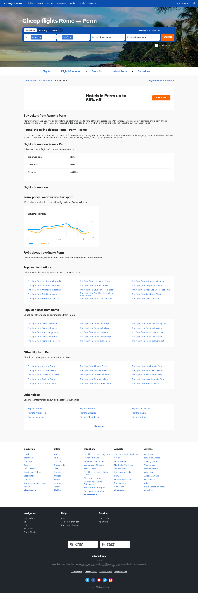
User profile (104, 518)
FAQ (63, 518)
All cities (57, 490)
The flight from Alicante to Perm (42, 370)
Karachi (57, 461)
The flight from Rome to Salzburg (147, 328)
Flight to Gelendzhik (141, 409)
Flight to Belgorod (88, 413)
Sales (26, 522)
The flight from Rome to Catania (147, 337)
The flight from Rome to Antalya (94, 324)
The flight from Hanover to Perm (147, 370)
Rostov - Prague (91, 458)
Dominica (28, 479)
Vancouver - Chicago (94, 465)
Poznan (57, 472)
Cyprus (27, 465)
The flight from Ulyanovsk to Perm (43, 375)
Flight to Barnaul (87, 409)
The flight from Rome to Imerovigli (95, 337)
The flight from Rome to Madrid (42, 324)
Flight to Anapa (35, 409)
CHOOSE (161, 97)
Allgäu (117, 458)
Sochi (56, 469)
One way (43, 30)
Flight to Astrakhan (36, 417)
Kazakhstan (29, 476)
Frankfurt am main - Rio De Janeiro (96, 473)
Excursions (29, 529)
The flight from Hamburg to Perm (147, 366)
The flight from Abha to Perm (93, 366)
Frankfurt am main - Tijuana (97, 454)
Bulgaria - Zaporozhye (94, 491)
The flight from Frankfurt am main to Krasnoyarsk (96, 294)
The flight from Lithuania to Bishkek (44, 285)
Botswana (28, 458)
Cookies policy (106, 572)
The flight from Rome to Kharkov (43, 328)
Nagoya (57, 479)
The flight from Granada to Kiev (94, 285)
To (60, 37)
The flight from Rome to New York (147, 332)
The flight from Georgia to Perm (94, 379)
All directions (90, 495)
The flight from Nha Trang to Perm (95, 383)
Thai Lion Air (150, 465)
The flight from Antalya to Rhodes (147, 294)
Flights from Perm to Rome (160, 80)
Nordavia (148, 454)
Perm (50, 80)
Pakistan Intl (149, 479)
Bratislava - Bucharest (94, 461)
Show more (99, 426)
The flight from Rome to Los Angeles (149, 324)
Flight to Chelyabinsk (89, 417)
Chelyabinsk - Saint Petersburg (93, 483)
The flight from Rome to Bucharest (148, 341)
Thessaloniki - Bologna (94, 488)
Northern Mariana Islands (35, 483)
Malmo (57, 454)
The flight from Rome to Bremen (95, 341)
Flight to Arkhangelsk (37, 413)
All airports (119, 490)
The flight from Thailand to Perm (147, 375)
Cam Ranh (119, 487)
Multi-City (56, 30)
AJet (146, 483)
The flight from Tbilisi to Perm (145, 383)
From (27, 37)
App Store (103, 522)
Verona (57, 487)
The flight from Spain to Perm (41, 379)
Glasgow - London (92, 478)
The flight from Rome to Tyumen (43, 332)
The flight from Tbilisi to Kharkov (42, 294)
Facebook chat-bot (70, 525)
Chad (26, 454)
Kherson (57, 476)
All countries (29, 490)
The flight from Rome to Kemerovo (44, 341)
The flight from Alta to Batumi (145, 298)
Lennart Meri (120, 469)
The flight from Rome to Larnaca (95, 332)
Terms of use (76, 572)
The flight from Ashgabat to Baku (147, 285)
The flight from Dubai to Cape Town (96, 298)
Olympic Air (149, 472)
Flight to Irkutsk (139, 413)
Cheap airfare (30, 80)
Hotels (26, 525)
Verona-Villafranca (122, 479)
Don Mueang (120, 483)
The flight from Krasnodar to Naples (44, 290)
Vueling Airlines (151, 461)
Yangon (57, 483)
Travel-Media (30, 532)
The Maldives (30, 469)
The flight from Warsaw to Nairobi (43, 298)
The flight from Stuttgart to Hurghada (97, 290)
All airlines (148, 490)
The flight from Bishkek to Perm (42, 383)
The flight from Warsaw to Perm (94, 370)
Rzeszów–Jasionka (122, 472)
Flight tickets (29, 518)
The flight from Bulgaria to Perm (94, 375)
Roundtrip (30, 30)
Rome (42, 80)
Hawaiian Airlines (152, 458)
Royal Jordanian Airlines (155, 487)
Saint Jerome (120, 461)
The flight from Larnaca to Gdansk (96, 281)
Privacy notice (120, 572)
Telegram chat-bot (70, 522)
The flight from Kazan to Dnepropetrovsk (151, 290)
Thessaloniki (59, 465)
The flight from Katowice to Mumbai (148, 281)
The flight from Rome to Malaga (94, 328)
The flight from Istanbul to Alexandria (45, 281)
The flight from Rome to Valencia (43, 337)
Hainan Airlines (151, 469)
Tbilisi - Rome (90, 469)
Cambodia (28, 461)
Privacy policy (91, 572)
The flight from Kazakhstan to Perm (148, 379)
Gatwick (117, 476)
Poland (27, 487)
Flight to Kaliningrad (141, 417)
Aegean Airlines (151, 476)
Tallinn (57, 458)
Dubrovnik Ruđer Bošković (126, 454)
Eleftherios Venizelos (123, 465)
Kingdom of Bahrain (33, 472)
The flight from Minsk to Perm (41, 366)
